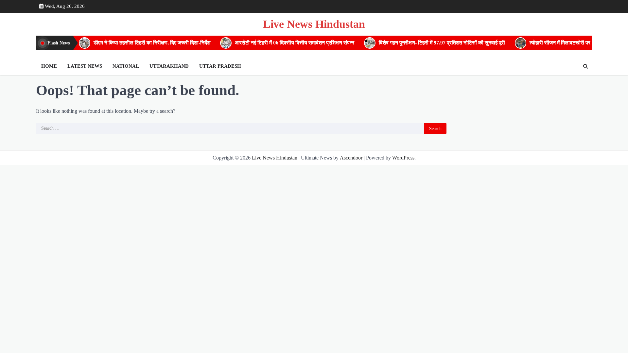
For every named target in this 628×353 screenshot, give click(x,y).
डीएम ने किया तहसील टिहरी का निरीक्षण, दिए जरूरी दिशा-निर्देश (146, 43)
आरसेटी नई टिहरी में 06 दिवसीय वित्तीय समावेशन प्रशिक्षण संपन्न (289, 43)
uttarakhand (169, 66)
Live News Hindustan (314, 24)
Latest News (84, 66)
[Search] (585, 66)
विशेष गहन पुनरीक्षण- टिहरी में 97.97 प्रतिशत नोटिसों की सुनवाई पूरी (436, 43)
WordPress (403, 157)
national (126, 66)
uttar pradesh (220, 66)
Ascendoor (351, 157)
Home (49, 66)
